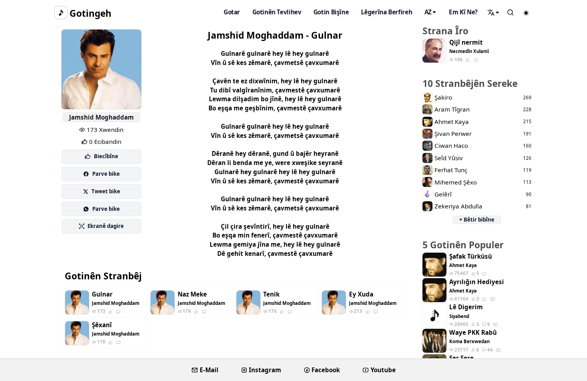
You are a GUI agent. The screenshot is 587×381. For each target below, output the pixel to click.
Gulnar (102, 294)
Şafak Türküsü (470, 256)
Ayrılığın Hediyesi (476, 282)
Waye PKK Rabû (473, 332)
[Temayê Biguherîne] (526, 13)
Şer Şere (461, 358)
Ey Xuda (361, 294)
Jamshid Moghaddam (101, 117)
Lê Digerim (466, 307)
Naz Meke (192, 294)
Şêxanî (102, 325)
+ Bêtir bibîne (476, 219)
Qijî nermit (466, 42)
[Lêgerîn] (493, 12)
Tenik (271, 294)
